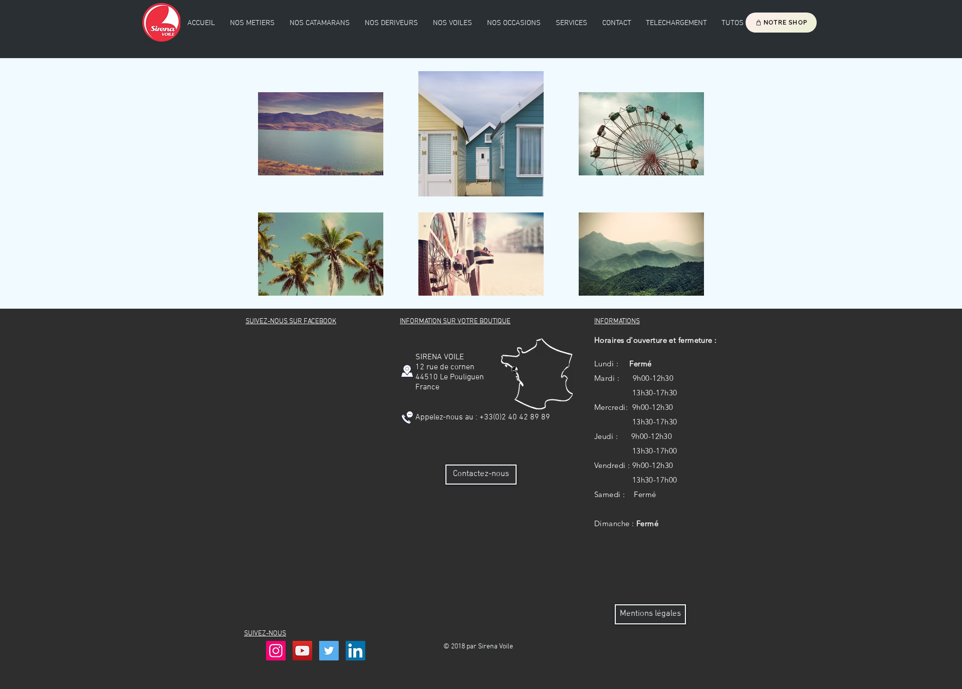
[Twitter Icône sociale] (329, 650)
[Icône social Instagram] (276, 650)
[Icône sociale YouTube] (302, 650)
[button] (319, 23)
